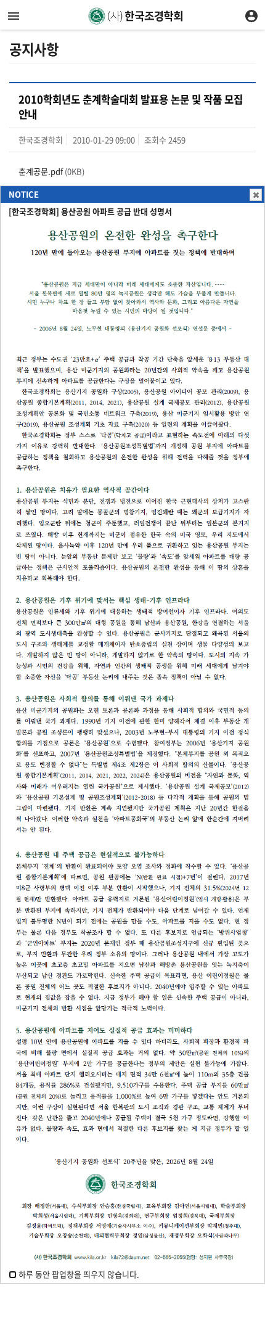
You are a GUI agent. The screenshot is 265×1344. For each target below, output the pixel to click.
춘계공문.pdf (40, 171)
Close (256, 195)
